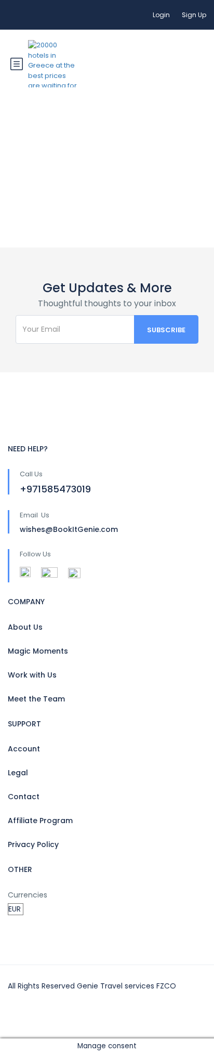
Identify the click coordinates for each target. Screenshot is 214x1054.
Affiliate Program (40, 820)
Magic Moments (38, 651)
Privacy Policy (33, 844)
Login (161, 14)
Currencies (27, 895)
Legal (18, 772)
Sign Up (194, 14)
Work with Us (32, 675)
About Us (25, 627)
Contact (23, 796)
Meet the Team (36, 699)
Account (24, 749)
